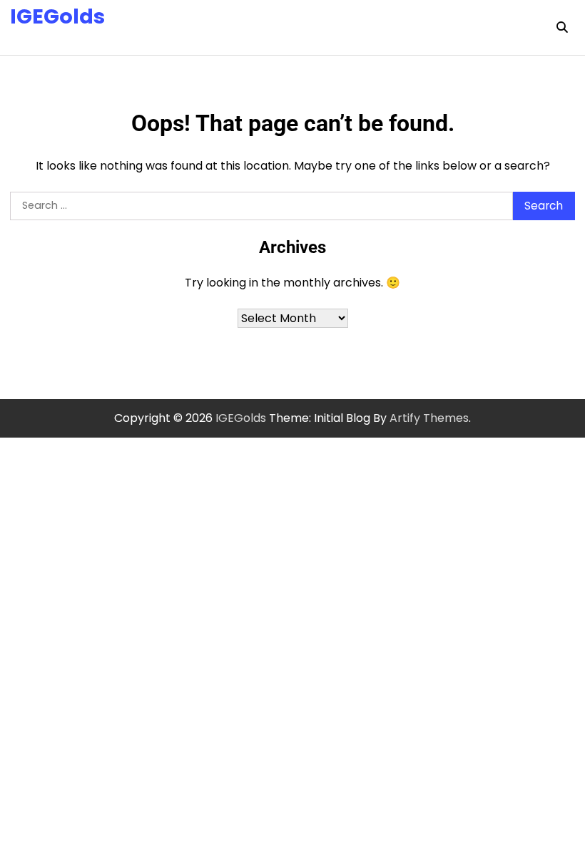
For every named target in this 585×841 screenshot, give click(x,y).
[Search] (562, 27)
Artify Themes (429, 418)
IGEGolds (57, 16)
